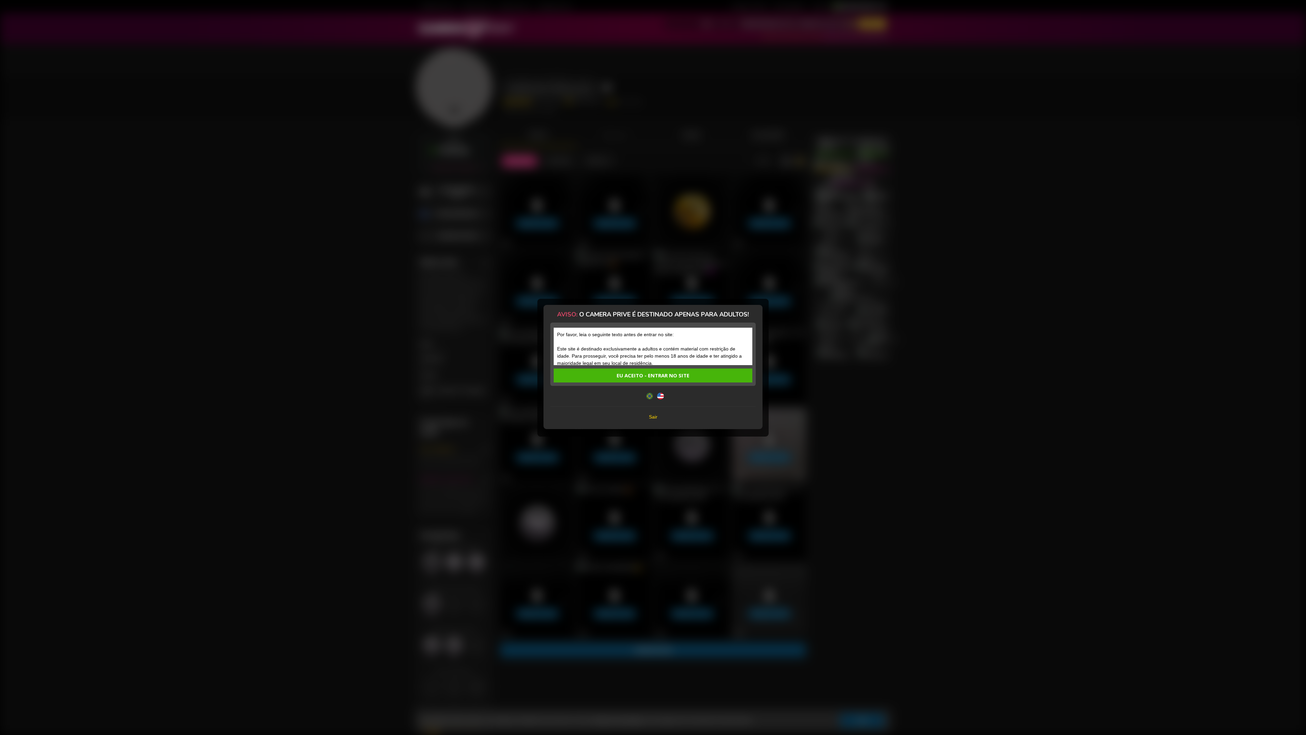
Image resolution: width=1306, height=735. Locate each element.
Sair (653, 417)
